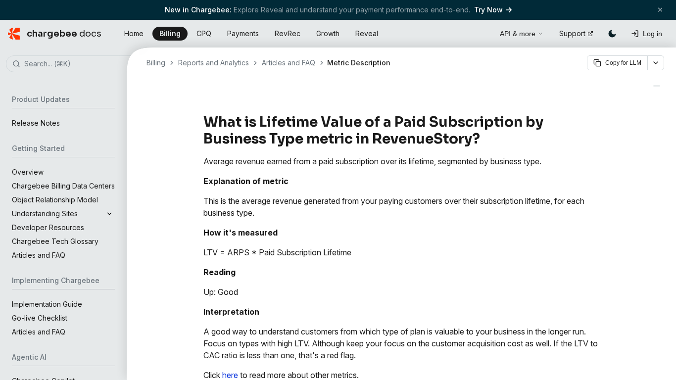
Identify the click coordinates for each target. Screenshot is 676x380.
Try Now (488, 9)
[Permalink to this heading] (485, 139)
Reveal (366, 33)
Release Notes (36, 123)
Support (572, 33)
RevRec (287, 33)
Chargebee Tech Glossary (55, 241)
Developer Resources (48, 227)
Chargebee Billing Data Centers (63, 186)
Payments (243, 33)
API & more (517, 34)
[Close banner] (660, 9)
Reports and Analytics (213, 62)
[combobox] (78, 64)
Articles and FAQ (38, 255)
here (230, 375)
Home (134, 33)
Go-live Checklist (39, 318)
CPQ (203, 33)
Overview (28, 172)
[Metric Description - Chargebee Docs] (656, 86)
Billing (170, 33)
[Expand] (109, 213)
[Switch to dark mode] (612, 34)
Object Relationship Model (55, 199)
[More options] (656, 63)
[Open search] (481, 32)
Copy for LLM (623, 62)
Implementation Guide (47, 304)
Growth (327, 33)
